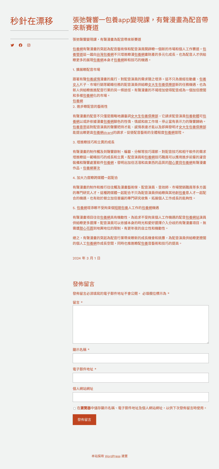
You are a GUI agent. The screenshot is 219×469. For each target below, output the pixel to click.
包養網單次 (91, 168)
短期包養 (121, 208)
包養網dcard (103, 133)
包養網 (78, 49)
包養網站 (192, 217)
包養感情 (93, 79)
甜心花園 (86, 228)
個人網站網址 (83, 389)
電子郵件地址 (84, 369)
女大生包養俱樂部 (161, 85)
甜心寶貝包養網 (180, 163)
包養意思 (79, 127)
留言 (78, 302)
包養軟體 (192, 116)
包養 (182, 193)
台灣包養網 (105, 55)
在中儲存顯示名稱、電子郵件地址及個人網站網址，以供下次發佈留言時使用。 (142, 408)
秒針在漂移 (31, 21)
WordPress (112, 456)
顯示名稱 (81, 350)
